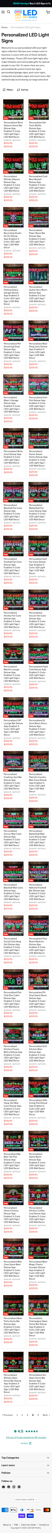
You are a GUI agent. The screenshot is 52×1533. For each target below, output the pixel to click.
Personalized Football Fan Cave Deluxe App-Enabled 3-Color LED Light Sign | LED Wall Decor (13, 566)
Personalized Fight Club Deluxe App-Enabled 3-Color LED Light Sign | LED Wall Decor (38, 672)
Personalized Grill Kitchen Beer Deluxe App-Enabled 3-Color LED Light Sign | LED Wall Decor (38, 1053)
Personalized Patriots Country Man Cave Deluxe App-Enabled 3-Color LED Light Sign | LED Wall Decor (38, 783)
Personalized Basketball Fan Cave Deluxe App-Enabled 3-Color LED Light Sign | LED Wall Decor (38, 512)
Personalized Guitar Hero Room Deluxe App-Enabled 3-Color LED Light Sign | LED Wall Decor (38, 294)
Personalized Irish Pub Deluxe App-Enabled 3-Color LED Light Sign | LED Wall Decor (38, 403)
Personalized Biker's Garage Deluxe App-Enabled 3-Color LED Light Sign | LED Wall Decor (12, 404)
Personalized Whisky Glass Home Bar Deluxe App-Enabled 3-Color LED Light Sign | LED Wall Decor (12, 1383)
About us (7, 1525)
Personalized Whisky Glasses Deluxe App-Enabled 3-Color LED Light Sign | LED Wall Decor (12, 183)
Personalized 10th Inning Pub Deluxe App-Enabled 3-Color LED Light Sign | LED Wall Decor (38, 1107)
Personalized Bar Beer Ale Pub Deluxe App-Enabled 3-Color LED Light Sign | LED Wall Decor (12, 1161)
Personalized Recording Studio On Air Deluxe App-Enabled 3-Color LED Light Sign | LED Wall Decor (12, 239)
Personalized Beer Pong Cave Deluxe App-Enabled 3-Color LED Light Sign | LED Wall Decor (38, 350)
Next (45, 1415)
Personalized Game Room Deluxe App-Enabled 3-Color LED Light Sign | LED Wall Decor (37, 1161)
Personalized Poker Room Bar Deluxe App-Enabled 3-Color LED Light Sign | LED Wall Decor (37, 237)
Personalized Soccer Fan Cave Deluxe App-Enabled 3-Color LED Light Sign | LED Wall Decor (37, 619)
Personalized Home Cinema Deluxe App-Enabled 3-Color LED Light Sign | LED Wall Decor (12, 1215)
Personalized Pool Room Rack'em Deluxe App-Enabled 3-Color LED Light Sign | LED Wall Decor (38, 945)
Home (4, 27)
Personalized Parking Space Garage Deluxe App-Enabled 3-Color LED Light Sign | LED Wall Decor (12, 295)
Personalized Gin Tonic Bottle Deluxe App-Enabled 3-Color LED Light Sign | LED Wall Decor (37, 129)
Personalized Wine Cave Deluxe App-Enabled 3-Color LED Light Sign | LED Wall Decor (13, 457)
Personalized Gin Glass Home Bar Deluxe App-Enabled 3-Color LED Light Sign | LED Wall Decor (37, 1382)
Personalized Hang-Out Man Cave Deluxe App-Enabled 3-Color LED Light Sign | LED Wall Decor (13, 1107)
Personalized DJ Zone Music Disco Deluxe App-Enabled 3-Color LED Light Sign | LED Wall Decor (38, 727)
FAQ (16, 1525)
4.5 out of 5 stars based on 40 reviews (26, 1437)
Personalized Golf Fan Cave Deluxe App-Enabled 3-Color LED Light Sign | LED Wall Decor (38, 566)
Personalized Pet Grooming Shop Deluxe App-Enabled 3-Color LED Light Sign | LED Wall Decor (12, 350)
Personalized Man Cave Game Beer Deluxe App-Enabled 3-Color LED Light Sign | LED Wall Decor (13, 1268)
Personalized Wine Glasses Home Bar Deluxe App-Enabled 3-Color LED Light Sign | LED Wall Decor (13, 129)
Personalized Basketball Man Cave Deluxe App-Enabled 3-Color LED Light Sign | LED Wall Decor (38, 838)
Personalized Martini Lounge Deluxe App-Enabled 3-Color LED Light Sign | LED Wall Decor (12, 673)
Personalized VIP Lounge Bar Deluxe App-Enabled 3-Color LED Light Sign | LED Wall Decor (13, 727)
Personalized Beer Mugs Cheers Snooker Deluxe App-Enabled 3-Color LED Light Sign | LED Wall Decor (38, 1270)
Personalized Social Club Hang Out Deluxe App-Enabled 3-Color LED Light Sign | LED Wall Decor (12, 945)
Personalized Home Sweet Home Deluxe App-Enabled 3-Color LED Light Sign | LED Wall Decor (38, 458)
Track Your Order (28, 1525)
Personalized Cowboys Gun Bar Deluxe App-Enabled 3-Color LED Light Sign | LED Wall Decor (13, 781)
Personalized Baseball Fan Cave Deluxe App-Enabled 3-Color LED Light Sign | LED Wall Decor (13, 512)
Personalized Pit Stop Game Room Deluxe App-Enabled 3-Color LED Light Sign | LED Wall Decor (38, 999)
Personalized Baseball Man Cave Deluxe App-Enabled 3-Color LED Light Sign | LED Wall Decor (13, 892)
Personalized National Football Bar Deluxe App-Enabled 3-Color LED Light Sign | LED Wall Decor (37, 892)
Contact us (44, 1525)
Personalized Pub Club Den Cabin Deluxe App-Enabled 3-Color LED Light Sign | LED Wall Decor (12, 999)
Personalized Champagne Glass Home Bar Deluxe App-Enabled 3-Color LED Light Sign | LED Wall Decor (38, 1327)
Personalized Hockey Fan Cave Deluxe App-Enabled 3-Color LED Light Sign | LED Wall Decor (12, 619)
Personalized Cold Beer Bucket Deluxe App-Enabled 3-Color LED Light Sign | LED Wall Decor (38, 183)
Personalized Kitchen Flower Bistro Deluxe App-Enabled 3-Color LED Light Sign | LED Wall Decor (13, 1053)
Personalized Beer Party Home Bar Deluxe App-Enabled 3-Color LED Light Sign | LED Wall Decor (13, 1325)
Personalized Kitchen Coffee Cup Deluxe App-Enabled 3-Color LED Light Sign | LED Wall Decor (37, 1215)
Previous (8, 1415)
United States (24, 1499)
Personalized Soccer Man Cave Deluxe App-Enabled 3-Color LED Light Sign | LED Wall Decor (13, 838)
